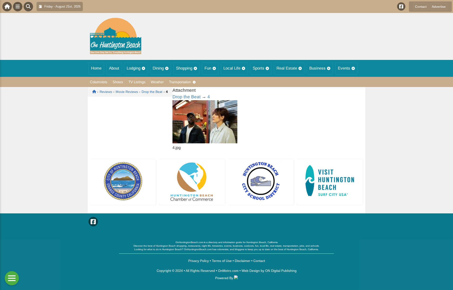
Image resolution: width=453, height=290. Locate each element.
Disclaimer (242, 261)
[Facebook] (401, 6)
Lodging (133, 68)
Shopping (184, 68)
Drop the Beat (186, 96)
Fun (208, 68)
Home (96, 68)
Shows (118, 82)
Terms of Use (222, 261)
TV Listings (137, 82)
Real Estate (287, 68)
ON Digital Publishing (281, 271)
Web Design (251, 271)
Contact (421, 6)
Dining (158, 68)
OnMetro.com (228, 271)
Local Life (231, 68)
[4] (204, 142)
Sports (258, 68)
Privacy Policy (198, 261)
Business (317, 68)
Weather (157, 82)
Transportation (180, 82)
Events (344, 68)
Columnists (98, 82)
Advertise (439, 6)
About (114, 68)
